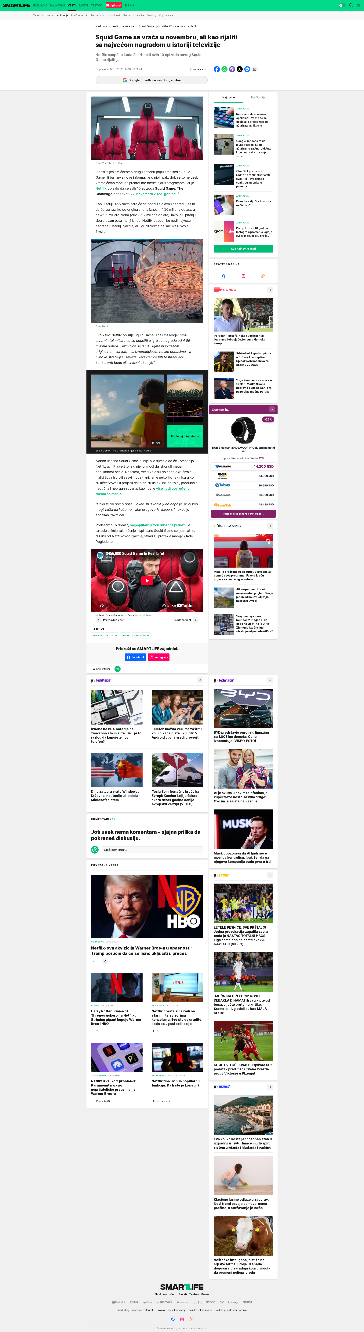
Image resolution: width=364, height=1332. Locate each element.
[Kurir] (133, 1302)
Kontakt (150, 1309)
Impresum (137, 1309)
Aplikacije (128, 26)
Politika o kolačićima (201, 1309)
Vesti (115, 26)
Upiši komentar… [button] (115, 850)
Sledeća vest (182, 620)
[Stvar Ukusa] (182, 1302)
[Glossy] (233, 1302)
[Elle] (198, 1302)
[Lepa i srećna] (147, 1302)
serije (125, 635)
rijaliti (112, 635)
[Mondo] (118, 1302)
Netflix (98, 635)
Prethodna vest (113, 620)
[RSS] (263, 276)
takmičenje (141, 635)
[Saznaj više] (270, 290)
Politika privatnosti (226, 1309)
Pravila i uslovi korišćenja (171, 1309)
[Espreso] (247, 1302)
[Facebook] (224, 276)
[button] (197, 69)
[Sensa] (210, 1302)
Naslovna (101, 26)
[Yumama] (164, 1302)
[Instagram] (243, 276)
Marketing (123, 1309)
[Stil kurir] (222, 1302)
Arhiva (243, 1309)
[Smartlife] (16, 5)
